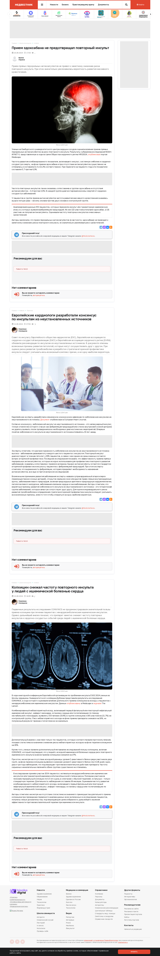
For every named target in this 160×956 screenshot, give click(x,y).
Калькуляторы (101, 902)
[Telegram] (101, 227)
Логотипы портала (131, 920)
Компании (99, 894)
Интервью (70, 920)
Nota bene (41, 928)
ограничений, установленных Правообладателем (101, 940)
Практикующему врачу (83, 5)
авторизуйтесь (39, 295)
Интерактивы (129, 897)
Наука (39, 899)
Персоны (98, 897)
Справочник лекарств (104, 919)
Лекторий (41, 923)
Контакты (128, 925)
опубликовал (94, 154)
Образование (42, 897)
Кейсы (126, 917)
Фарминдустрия (43, 908)
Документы (103, 5)
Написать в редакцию (133, 929)
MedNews (70, 925)
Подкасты (128, 894)
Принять (134, 952)
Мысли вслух (71, 905)
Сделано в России (73, 899)
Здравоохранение (44, 894)
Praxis (68, 923)
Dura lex (69, 902)
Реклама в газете (131, 911)
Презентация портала (133, 914)
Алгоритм (41, 917)
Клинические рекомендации (106, 908)
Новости (54, 5)
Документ (45, 419)
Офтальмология (130, 899)
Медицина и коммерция (77, 890)
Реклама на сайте (131, 909)
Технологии (41, 902)
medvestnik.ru (123, 942)
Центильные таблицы (103, 911)
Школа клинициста (25, 43)
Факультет (70, 928)
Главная (14, 43)
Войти (141, 5)
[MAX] (104, 227)
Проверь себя (42, 931)
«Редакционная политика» (19, 906)
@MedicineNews (88, 236)
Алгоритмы (99, 905)
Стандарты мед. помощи (105, 913)
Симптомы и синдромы (104, 916)
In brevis (36, 43)
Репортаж (70, 917)
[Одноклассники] (110, 227)
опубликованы (73, 703)
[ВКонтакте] (107, 227)
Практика (30, 310)
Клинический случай (45, 920)
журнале (97, 703)
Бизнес (65, 5)
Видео (69, 913)
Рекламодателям (132, 905)
